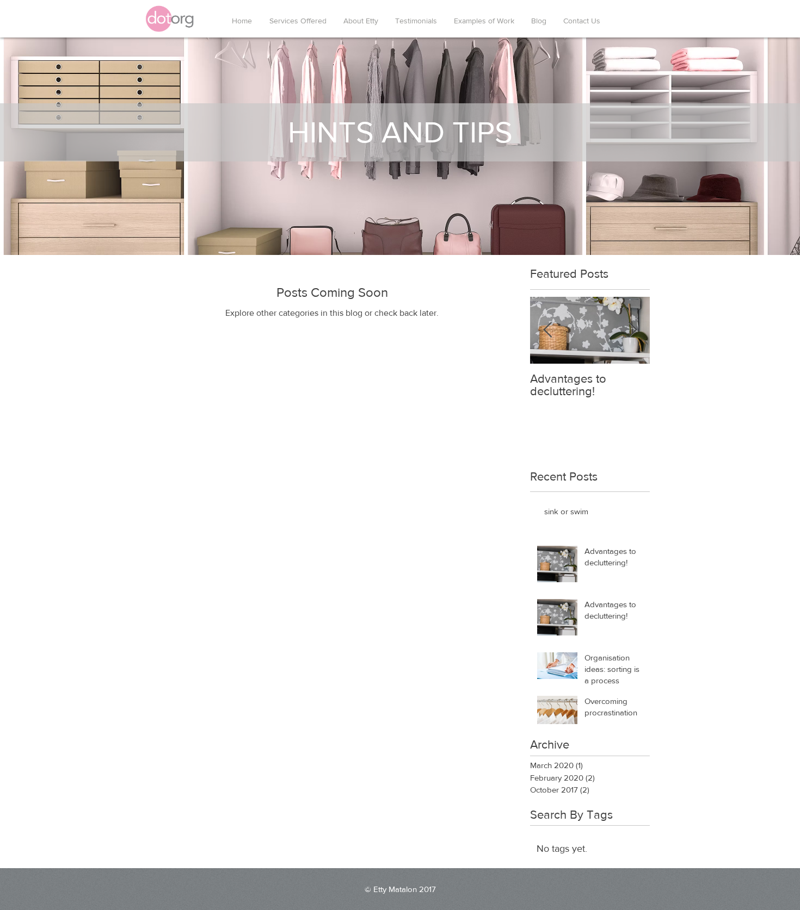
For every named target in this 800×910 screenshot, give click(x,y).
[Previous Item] (547, 330)
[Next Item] (632, 330)
